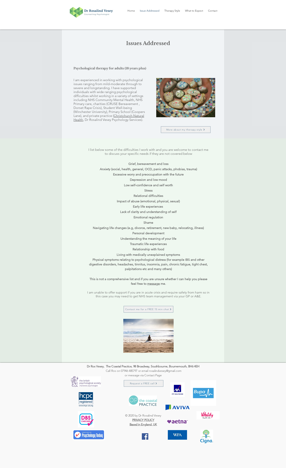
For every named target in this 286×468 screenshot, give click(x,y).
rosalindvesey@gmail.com (165, 371)
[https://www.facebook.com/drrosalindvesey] (145, 436)
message (153, 284)
